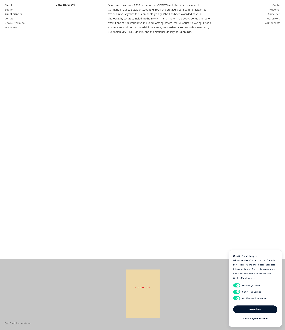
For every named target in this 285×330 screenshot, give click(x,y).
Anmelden (274, 14)
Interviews (11, 27)
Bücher (9, 9)
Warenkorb (273, 18)
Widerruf (275, 9)
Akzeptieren (255, 309)
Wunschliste (273, 23)
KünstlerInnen (13, 14)
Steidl (8, 5)
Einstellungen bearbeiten (255, 318)
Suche (276, 5)
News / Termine (14, 23)
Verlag (8, 18)
